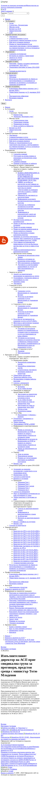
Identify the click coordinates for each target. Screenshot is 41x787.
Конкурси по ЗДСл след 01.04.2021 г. (26, 542)
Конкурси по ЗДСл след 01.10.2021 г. (26, 540)
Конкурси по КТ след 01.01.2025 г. (25, 552)
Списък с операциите (21, 383)
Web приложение (24, 353)
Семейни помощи (19, 161)
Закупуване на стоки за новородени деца (26, 402)
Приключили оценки (25, 456)
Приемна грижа (19, 281)
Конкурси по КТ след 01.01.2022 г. (25, 557)
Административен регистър (23, 563)
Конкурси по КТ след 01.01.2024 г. (25, 553)
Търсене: (4, 13)
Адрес (10, 767)
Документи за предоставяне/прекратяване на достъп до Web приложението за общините (28, 267)
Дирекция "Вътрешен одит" (23, 116)
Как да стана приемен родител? (20, 628)
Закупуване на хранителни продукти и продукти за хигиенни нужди (27, 396)
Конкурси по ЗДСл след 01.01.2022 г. (26, 538)
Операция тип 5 (23, 490)
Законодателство (15, 31)
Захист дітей (13, 619)
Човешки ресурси (11, 73)
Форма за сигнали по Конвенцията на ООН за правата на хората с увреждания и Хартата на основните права (27, 433)
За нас (11, 23)
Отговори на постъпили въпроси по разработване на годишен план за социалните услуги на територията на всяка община (28, 332)
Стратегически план (20, 120)
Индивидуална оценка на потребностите (22, 220)
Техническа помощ (24, 411)
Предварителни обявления (18, 96)
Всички (3, 647)
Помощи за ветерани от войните (25, 163)
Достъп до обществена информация (18, 761)
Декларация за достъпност (15, 756)
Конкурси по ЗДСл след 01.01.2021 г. (26, 544)
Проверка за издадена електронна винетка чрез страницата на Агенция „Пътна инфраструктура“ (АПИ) (26, 238)
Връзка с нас (17, 463)
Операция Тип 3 (23, 488)
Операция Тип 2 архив (26, 486)
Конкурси (12, 75)
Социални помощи (20, 154)
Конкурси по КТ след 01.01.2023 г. (25, 555)
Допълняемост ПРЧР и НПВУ (24, 424)
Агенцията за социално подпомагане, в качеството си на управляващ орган (25, 471)
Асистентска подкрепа (21, 325)
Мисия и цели (14, 27)
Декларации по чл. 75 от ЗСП (15, 765)
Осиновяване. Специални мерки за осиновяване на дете (26, 279)
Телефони (13, 769)
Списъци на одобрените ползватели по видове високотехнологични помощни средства (29, 207)
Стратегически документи (27, 370)
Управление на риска (21, 124)
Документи (13, 37)
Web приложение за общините (29, 263)
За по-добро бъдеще (25, 388)
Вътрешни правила (16, 98)
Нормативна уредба (20, 475)
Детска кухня (22, 409)
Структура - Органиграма (18, 25)
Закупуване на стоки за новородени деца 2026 (26, 406)
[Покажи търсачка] (2, 15)
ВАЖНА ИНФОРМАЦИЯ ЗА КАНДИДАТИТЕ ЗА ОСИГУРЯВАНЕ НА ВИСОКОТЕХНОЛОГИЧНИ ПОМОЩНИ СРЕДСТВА (28, 176)
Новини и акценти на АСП (15, 589)
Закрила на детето (15, 57)
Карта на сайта (24, 762)
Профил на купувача (12, 86)
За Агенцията (10, 21)
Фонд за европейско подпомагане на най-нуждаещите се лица (26, 494)
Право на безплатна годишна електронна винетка (23, 234)
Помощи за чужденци (17, 621)
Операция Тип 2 (23, 484)
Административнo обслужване (15, 34)
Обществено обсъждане (21, 375)
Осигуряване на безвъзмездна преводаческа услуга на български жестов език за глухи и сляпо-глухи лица (26, 245)
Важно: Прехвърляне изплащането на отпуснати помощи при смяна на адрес (23, 609)
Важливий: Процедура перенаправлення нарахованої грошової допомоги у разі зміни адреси (23, 613)
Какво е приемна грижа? (18, 627)
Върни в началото (7, 773)
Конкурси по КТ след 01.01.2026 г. (25, 550)
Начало (7, 19)
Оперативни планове (21, 122)
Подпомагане (10, 52)
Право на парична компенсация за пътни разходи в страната (25, 230)
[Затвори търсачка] (4, 15)
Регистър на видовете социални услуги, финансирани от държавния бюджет (28, 299)
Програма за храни (12, 61)
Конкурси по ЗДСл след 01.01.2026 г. (26, 531)
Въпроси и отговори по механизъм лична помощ (27, 260)
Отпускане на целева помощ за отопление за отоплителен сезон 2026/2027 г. (25, 158)
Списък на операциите (21, 492)
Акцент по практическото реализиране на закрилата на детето (26, 275)
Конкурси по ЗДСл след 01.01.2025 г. (26, 533)
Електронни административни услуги (23, 40)
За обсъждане (22, 516)
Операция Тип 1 (23, 482)
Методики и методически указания (26, 323)
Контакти (8, 100)
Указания (21, 351)
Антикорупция (21, 763)
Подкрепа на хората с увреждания (21, 56)
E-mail (11, 771)
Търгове (29, 765)
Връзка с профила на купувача (24, 522)
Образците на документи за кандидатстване (27, 196)
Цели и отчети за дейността (23, 126)
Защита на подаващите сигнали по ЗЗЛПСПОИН (18, 759)
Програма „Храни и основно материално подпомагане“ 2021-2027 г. (24, 64)
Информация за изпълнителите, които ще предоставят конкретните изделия (27, 215)
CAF (11, 32)
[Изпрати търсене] (28, 13)
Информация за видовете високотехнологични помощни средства (29, 201)
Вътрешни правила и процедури (25, 372)
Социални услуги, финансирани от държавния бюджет (28, 293)
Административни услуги (18, 38)
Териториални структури (18, 587)
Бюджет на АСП (15, 29)
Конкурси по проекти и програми (25, 561)
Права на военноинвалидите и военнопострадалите (24, 250)
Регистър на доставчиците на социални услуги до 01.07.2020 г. (25, 320)
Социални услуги (15, 59)
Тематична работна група (22, 377)
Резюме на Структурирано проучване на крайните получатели (27, 460)
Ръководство (17, 115)
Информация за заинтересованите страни (27, 513)
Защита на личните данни (18, 758)
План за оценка (23, 454)
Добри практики (19, 422)
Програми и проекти (8, 763)
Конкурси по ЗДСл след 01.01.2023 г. (26, 537)
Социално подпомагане (17, 54)
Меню (3, 103)
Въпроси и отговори (20, 478)
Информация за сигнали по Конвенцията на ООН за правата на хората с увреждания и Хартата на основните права (27, 443)
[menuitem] (24, 23)
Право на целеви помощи (22, 227)
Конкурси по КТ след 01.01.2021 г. (25, 559)
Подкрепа (21, 387)
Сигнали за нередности (17, 71)
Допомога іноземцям (16, 623)
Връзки (34, 765)
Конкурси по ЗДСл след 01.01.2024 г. (26, 535)
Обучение (12, 77)
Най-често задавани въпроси (19, 42)
